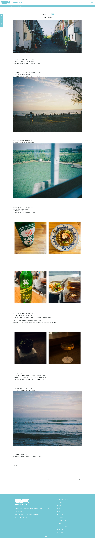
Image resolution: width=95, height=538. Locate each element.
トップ (3, 6)
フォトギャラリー (62, 520)
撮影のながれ (61, 514)
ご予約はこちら (1, 20)
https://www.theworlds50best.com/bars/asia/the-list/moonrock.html (34, 322)
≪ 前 (14, 479)
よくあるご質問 (61, 517)
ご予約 (59, 532)
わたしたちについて (62, 499)
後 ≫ (80, 479)
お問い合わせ (61, 529)
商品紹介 (59, 511)
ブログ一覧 (9, 6)
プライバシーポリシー (63, 526)
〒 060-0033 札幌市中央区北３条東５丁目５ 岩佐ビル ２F (31, 508)
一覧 (47, 479)
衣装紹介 (59, 508)
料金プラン (60, 505)
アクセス (59, 502)
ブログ (59, 523)
